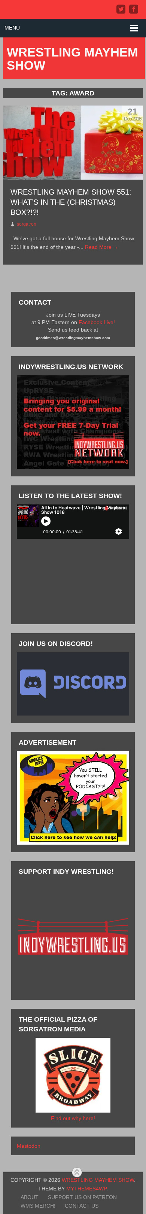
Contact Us (81, 1206)
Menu (12, 28)
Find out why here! (73, 1118)
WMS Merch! (38, 1206)
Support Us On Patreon (82, 1197)
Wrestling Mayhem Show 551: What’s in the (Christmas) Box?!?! (70, 202)
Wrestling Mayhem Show (72, 59)
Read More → (101, 247)
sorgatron (26, 224)
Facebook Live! (97, 322)
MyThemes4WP (86, 1189)
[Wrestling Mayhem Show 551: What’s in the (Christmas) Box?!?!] (73, 143)
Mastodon (28, 1146)
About (30, 1197)
